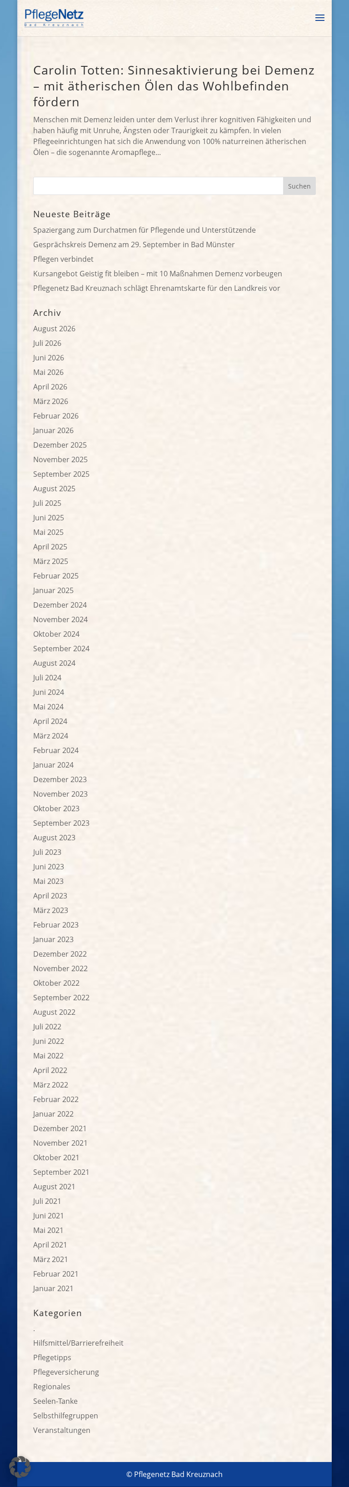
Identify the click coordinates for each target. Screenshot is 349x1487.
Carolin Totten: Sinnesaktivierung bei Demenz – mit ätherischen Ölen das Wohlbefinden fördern (174, 85)
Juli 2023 (47, 852)
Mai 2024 (48, 707)
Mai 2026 (48, 372)
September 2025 (61, 474)
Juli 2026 (47, 343)
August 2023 (54, 838)
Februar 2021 (56, 1274)
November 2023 (60, 794)
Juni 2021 (48, 1216)
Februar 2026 (56, 416)
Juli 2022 (47, 1027)
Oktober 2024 (56, 634)
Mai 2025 (48, 532)
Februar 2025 (56, 576)
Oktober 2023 (56, 808)
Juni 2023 (48, 867)
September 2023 (61, 823)
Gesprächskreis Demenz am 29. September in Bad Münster (134, 244)
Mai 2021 (48, 1230)
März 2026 (50, 401)
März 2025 (50, 561)
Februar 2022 (56, 1099)
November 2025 (60, 459)
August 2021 (54, 1187)
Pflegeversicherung (66, 1372)
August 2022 (54, 1012)
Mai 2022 (48, 1056)
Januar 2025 (53, 590)
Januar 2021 (53, 1288)
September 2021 (61, 1172)
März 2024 (50, 736)
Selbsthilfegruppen (65, 1416)
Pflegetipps (52, 1357)
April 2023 (50, 896)
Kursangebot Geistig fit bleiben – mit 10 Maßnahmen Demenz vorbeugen (157, 274)
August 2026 (54, 329)
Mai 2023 (48, 881)
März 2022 (50, 1085)
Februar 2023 (56, 925)
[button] (20, 1467)
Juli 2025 (47, 503)
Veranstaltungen (61, 1430)
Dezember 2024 (60, 605)
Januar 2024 (53, 765)
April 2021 (50, 1245)
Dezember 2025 (60, 445)
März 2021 (50, 1259)
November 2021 (60, 1143)
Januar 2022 (53, 1114)
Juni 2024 (48, 692)
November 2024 (60, 619)
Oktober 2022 (56, 983)
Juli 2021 (47, 1201)
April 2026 (50, 387)
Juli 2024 (47, 678)
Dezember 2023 (60, 779)
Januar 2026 (53, 430)
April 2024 (50, 721)
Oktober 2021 (56, 1158)
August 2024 (54, 663)
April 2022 (50, 1070)
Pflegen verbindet (63, 259)
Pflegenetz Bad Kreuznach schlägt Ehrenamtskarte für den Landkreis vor (156, 288)
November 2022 (60, 968)
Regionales (51, 1387)
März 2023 (50, 910)
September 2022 (61, 998)
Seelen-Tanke (55, 1401)
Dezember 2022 (60, 954)
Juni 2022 (48, 1041)
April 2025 (50, 547)
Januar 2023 (53, 939)
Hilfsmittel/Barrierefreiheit (78, 1343)
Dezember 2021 (60, 1128)
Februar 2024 (56, 750)
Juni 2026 (48, 358)
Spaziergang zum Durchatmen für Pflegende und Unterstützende (144, 230)
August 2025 (54, 489)
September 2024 (61, 649)
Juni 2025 (48, 518)
